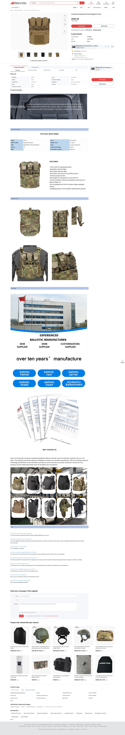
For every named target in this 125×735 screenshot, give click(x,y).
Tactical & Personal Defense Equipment (31, 10)
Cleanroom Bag (88, 713)
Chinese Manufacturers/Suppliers (45, 724)
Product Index (87, 724)
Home (11, 10)
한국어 (74, 726)
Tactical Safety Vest (66, 693)
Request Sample (97, 30)
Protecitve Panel (66, 695)
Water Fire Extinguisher (42, 713)
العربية (70, 726)
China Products (34, 724)
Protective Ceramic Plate (41, 695)
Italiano (55, 726)
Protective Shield (92, 695)
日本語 (78, 726)
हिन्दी (82, 726)
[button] (84, 70)
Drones (38, 693)
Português (38, 726)
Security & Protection (18, 10)
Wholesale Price (64, 724)
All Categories (15, 7)
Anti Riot (90, 698)
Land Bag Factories (68, 713)
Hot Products (27, 724)
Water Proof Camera (16, 713)
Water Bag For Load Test (100, 713)
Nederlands (65, 726)
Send (21, 616)
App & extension (97, 7)
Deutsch (59, 726)
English (28, 726)
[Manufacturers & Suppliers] (18, 2)
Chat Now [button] (105, 26)
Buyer (81, 7)
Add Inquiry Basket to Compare (39, 60)
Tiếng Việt (96, 726)
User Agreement (70, 729)
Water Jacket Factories (29, 713)
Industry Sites (71, 724)
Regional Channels (79, 724)
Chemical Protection (41, 698)
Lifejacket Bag (15, 716)
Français (43, 726)
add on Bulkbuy (24, 716)
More (11, 719)
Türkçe (90, 726)
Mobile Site (94, 724)
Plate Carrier (13, 695)
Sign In (73, 59)
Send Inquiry (81, 26)
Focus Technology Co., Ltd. (53, 729)
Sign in (113, 3)
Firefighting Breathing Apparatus (17, 693)
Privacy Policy (84, 729)
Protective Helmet (92, 693)
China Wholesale (56, 724)
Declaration (77, 729)
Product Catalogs (31, 690)
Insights (99, 724)
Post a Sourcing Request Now (50, 616)
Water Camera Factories (56, 713)
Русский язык (49, 726)
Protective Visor (14, 698)
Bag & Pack (65, 698)
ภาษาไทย (86, 726)
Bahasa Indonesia (102, 726)
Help (89, 7)
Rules (113, 7)
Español (33, 726)
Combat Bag (79, 713)
